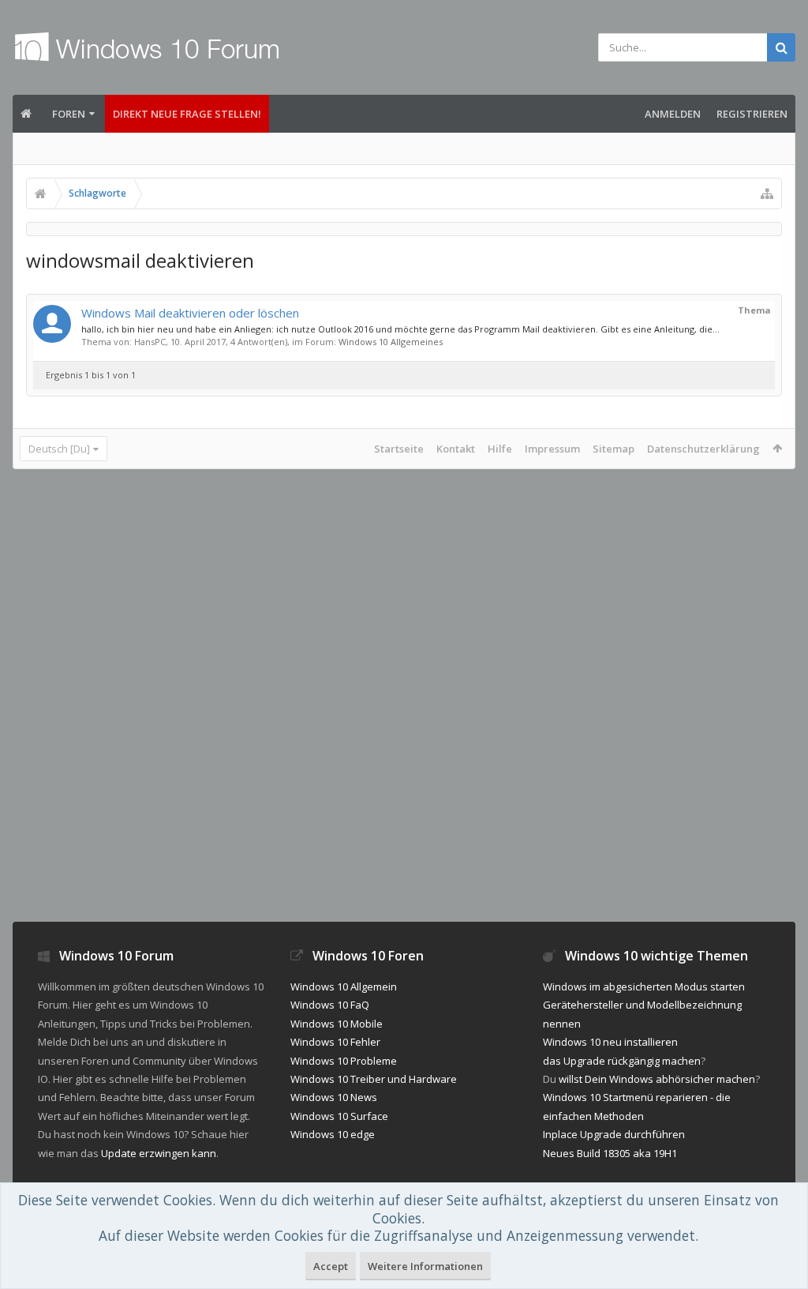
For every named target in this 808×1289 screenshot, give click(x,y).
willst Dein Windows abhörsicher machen (657, 1079)
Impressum (552, 449)
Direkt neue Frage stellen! (187, 114)
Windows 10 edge (332, 1134)
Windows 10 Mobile (336, 1024)
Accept (330, 1266)
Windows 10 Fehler (335, 1042)
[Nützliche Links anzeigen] (767, 194)
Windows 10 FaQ (329, 1005)
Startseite (399, 449)
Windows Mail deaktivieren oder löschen (190, 313)
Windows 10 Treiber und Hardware (373, 1079)
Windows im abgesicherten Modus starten (644, 986)
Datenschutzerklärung (703, 449)
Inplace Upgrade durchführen (614, 1134)
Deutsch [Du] (59, 449)
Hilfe (500, 449)
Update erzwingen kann (158, 1153)
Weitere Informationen (425, 1266)
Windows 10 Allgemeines (391, 342)
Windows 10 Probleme (343, 1061)
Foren (68, 114)
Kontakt (455, 449)
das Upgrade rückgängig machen (622, 1061)
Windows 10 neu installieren (610, 1042)
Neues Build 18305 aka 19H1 (610, 1153)
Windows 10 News (333, 1097)
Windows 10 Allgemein (343, 986)
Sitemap (613, 449)
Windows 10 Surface (339, 1116)
